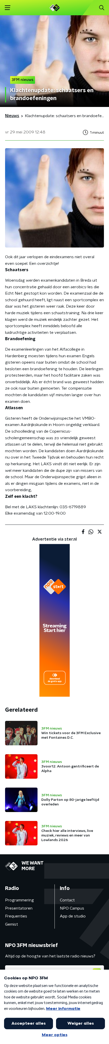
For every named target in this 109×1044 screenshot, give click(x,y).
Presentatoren (18, 908)
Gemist (11, 924)
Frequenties (16, 916)
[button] (7, 7)
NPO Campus (72, 908)
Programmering (19, 900)
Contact (67, 900)
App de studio (73, 916)
